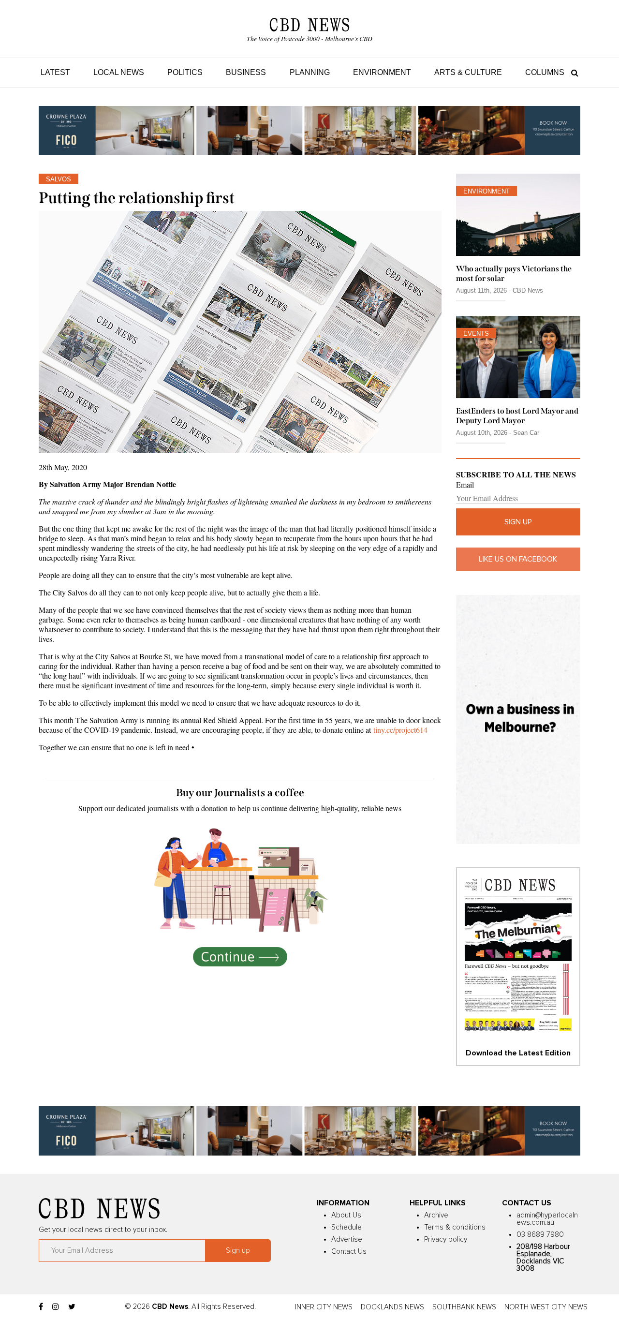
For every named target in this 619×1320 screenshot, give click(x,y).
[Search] (572, 72)
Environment (382, 72)
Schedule (346, 1227)
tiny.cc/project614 (400, 730)
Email (465, 484)
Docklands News (392, 1307)
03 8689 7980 (540, 1234)
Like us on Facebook (518, 559)
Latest (55, 72)
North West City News (546, 1307)
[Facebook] (41, 1307)
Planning (310, 72)
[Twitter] (71, 1307)
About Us (346, 1215)
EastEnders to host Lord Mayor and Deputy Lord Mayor (517, 415)
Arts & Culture (468, 72)
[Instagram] (55, 1307)
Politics (185, 72)
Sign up (518, 522)
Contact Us (349, 1251)
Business (246, 72)
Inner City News (324, 1307)
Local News (118, 72)
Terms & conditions (455, 1227)
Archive (436, 1215)
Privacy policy (445, 1239)
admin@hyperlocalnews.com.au (547, 1219)
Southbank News (464, 1307)
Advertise (346, 1239)
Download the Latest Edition (518, 1053)
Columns (544, 72)
